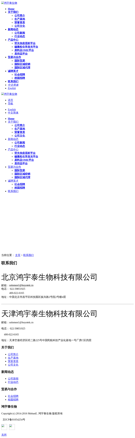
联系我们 (28, 255)
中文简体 (13, 112)
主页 (17, 255)
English (12, 109)
